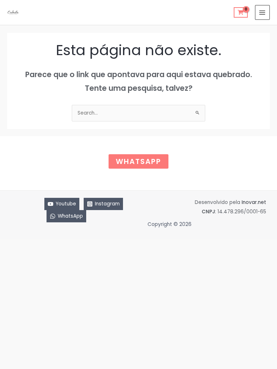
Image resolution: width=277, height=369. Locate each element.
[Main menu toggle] (262, 12)
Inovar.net (254, 202)
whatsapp (138, 161)
